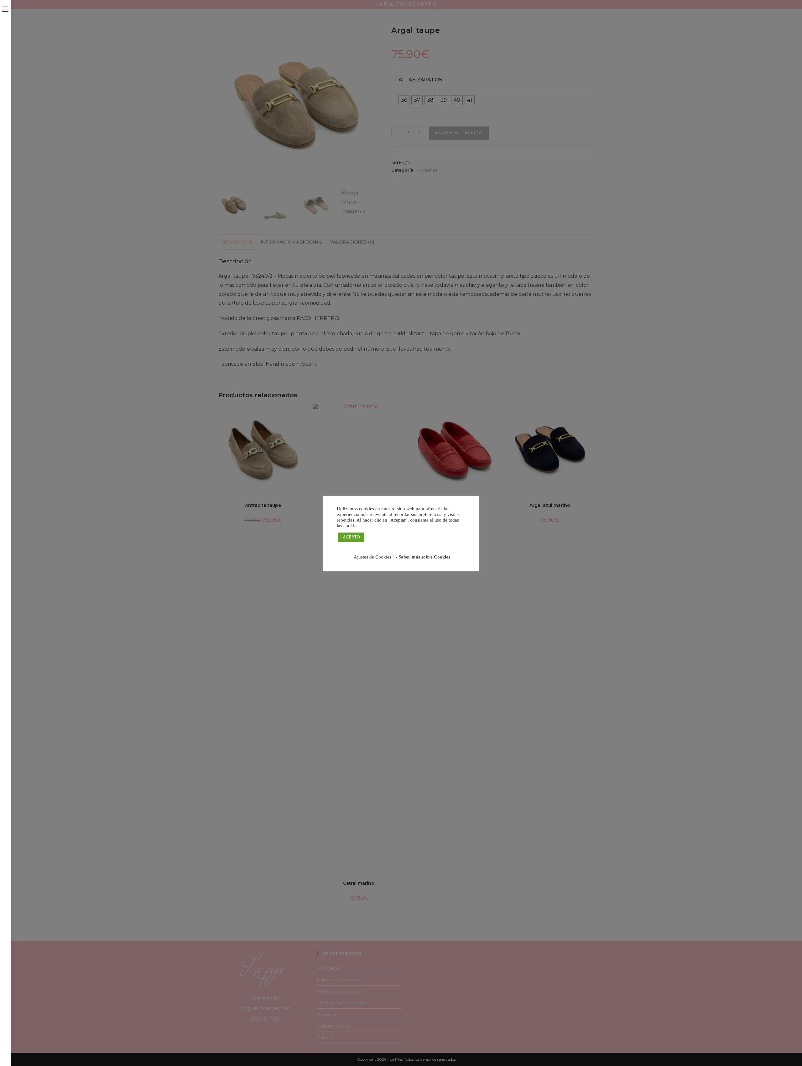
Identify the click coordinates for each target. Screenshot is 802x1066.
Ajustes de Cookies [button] (372, 556)
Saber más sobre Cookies (424, 556)
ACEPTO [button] (351, 537)
